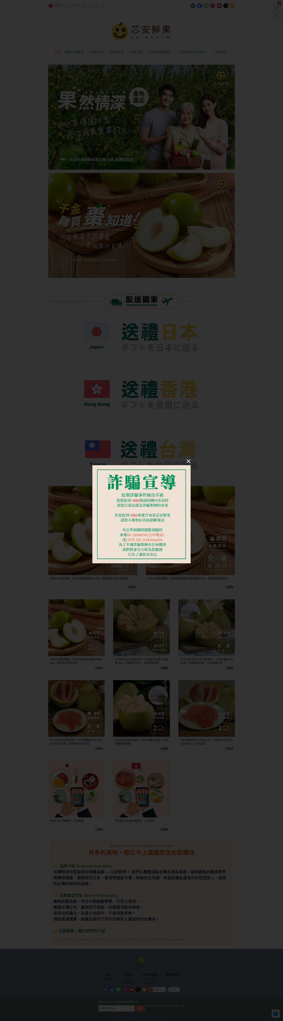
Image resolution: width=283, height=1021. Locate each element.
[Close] (188, 461)
